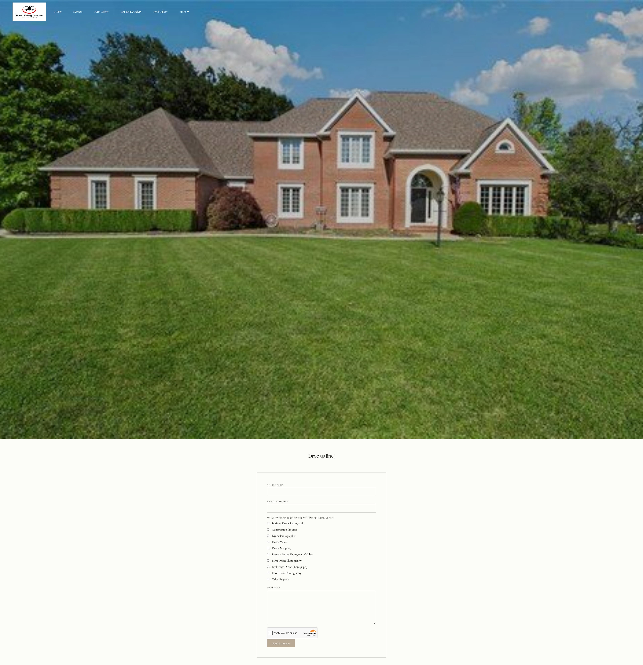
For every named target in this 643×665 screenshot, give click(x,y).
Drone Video (279, 542)
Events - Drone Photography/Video (292, 554)
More (183, 11)
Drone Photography (283, 536)
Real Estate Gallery (131, 11)
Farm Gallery (101, 11)
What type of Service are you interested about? (301, 518)
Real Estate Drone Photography (290, 567)
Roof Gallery (161, 11)
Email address (277, 501)
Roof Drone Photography (286, 573)
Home (57, 11)
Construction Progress (284, 530)
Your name (275, 484)
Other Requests (280, 579)
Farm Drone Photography (287, 561)
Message (273, 587)
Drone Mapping (281, 548)
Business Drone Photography (288, 523)
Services (77, 11)
